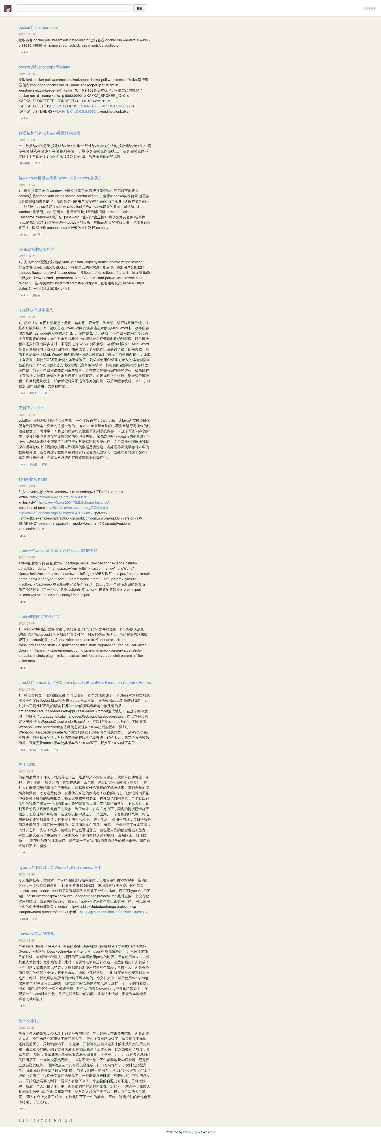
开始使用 (370, 8)
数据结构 (25, 163)
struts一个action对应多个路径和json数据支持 (58, 550)
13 (70, 1120)
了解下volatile (31, 407)
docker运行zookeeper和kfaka (44, 67)
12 (65, 1120)
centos (24, 234)
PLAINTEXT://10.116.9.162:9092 (105, 106)
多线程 (33, 393)
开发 (44, 393)
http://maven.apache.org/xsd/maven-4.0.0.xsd (54, 512)
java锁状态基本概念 (36, 310)
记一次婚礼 (28, 1020)
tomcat (45, 749)
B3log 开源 (190, 1132)
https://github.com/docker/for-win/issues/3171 (115, 911)
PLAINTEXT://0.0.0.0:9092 (75, 111)
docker (24, 52)
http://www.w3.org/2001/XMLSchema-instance (72, 502)
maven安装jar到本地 (37, 933)
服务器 (36, 234)
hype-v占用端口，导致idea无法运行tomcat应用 (60, 867)
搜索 (140, 8)
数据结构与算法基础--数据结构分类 (50, 133)
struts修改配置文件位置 (39, 616)
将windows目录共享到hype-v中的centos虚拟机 (60, 178)
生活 (22, 852)
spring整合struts (33, 479)
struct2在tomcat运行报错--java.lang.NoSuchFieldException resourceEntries (85, 682)
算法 (37, 163)
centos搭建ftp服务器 (36, 249)
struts (23, 535)
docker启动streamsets (38, 27)
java (22, 393)
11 (59, 1120)
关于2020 (27, 764)
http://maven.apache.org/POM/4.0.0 (58, 496)
